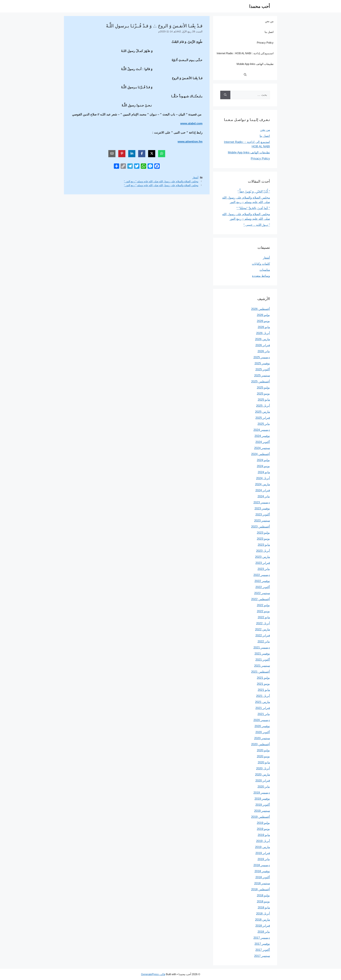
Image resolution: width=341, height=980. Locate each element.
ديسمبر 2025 (261, 357)
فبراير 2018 (262, 925)
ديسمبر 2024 (261, 430)
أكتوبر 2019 (262, 804)
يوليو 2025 (263, 387)
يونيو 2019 (263, 829)
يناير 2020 (264, 786)
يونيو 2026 (263, 321)
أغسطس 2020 (260, 744)
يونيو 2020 (263, 756)
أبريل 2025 (263, 405)
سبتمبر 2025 (262, 375)
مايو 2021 (264, 690)
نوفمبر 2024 (262, 436)
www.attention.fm (190, 141)
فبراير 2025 (262, 417)
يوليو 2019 (263, 823)
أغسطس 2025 (260, 381)
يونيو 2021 (263, 684)
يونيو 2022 (263, 611)
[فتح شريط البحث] (245, 74)
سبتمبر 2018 (262, 883)
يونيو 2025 (263, 393)
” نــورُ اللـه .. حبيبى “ (256, 225)
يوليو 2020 (263, 750)
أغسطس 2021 (260, 671)
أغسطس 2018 (260, 889)
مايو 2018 (264, 907)
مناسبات (264, 270)
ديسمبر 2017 (261, 937)
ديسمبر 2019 (261, 792)
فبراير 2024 (262, 490)
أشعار (195, 177)
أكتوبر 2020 (262, 732)
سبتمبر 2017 (262, 956)
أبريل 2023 (263, 551)
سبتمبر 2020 (262, 738)
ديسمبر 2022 (261, 575)
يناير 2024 (264, 496)
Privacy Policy (265, 42)
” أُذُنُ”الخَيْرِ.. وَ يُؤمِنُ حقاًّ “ (254, 191)
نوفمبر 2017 (262, 944)
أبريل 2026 (263, 333)
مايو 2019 (264, 835)
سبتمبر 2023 (262, 520)
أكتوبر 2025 (262, 369)
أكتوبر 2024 (262, 442)
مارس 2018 (262, 919)
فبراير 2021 (262, 708)
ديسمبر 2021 (261, 647)
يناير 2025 (264, 424)
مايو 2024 (264, 472)
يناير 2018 (264, 931)
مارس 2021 (262, 702)
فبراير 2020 (262, 780)
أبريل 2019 (263, 841)
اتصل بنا (269, 31)
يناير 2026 (264, 351)
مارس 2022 (262, 629)
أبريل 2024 (263, 478)
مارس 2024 (262, 484)
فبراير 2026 (262, 345)
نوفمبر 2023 (262, 508)
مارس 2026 (262, 339)
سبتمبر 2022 (262, 593)
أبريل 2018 (263, 913)
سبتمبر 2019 (262, 810)
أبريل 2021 (263, 696)
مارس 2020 (262, 774)
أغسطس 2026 (260, 309)
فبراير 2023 (262, 563)
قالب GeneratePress (153, 974)
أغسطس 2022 (260, 599)
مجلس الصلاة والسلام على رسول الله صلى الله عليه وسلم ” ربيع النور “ (161, 181)
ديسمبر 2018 (261, 865)
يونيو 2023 (263, 538)
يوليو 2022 (263, 605)
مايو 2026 (264, 327)
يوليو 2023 (263, 532)
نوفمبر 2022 (262, 581)
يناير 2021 (264, 714)
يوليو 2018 (263, 895)
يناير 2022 (264, 641)
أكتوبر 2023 (262, 514)
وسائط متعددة (261, 276)
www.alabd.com (191, 123)
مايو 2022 (264, 617)
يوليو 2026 (263, 315)
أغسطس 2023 (260, 526)
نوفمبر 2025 (262, 363)
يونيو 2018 (263, 901)
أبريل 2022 (263, 623)
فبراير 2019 (262, 853)
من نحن (269, 21)
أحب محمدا (259, 6)
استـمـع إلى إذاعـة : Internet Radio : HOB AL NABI (245, 53)
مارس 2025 (262, 411)
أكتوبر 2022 (262, 587)
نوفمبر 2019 (262, 798)
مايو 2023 (264, 544)
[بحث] (225, 95)
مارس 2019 (262, 847)
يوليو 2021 (263, 677)
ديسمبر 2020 (261, 720)
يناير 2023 (264, 569)
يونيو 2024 (263, 466)
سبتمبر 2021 (262, 665)
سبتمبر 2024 (262, 448)
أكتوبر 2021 (262, 659)
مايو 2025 (264, 399)
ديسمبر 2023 (261, 502)
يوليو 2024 (263, 460)
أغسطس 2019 (260, 817)
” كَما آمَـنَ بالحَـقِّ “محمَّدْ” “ (253, 208)
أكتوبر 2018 (262, 877)
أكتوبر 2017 (262, 950)
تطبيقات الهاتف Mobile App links (255, 63)
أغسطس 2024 (260, 454)
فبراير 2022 (262, 635)
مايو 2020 (264, 762)
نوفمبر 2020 (262, 726)
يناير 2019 (264, 859)
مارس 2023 (262, 557)
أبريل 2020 (263, 768)
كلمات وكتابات (261, 263)
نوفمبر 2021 (262, 653)
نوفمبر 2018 (262, 871)
